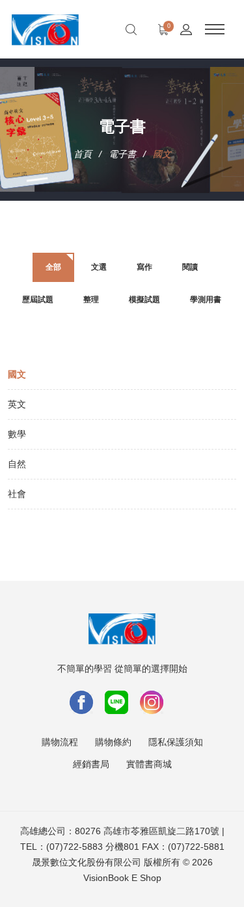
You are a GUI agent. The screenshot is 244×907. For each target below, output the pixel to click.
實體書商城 (149, 764)
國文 (17, 374)
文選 (99, 267)
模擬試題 (144, 299)
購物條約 (113, 742)
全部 (53, 267)
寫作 (144, 267)
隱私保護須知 (175, 742)
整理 (91, 299)
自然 (17, 464)
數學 (17, 434)
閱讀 (190, 267)
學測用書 (205, 299)
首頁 (83, 154)
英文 (17, 404)
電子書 (122, 154)
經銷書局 (91, 764)
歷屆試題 (37, 299)
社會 (17, 494)
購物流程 (60, 742)
